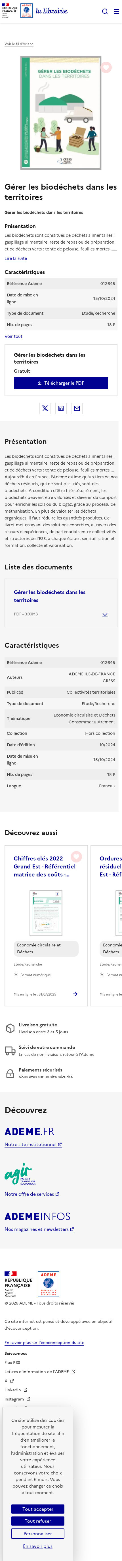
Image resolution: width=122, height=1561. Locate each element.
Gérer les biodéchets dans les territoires (49, 596)
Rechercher (105, 11)
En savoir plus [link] (37, 1546)
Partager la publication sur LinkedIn (61, 408)
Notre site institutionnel (30, 1144)
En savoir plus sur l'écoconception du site (44, 1343)
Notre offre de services (29, 1194)
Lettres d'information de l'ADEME (37, 1372)
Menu (116, 11)
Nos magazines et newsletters (37, 1229)
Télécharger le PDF (64, 383)
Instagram (15, 1399)
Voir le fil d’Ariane (19, 44)
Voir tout (13, 336)
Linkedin (13, 1390)
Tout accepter (37, 1509)
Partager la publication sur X (45, 408)
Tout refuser (38, 1521)
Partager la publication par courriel (77, 408)
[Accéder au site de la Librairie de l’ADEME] (52, 11)
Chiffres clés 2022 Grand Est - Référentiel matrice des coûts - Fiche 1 (45, 866)
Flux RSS (12, 1363)
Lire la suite (16, 258)
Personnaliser (38, 1533)
